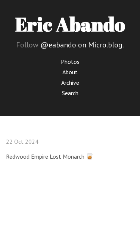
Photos (70, 61)
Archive (70, 82)
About (70, 72)
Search (70, 93)
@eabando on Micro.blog (81, 45)
